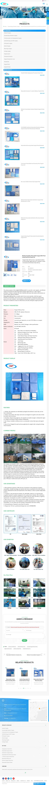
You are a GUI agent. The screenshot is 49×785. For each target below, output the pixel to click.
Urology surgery (7, 51)
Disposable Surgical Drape (7, 762)
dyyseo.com (36, 782)
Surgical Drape (7, 66)
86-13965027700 (23, 708)
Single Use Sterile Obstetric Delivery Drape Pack (38, 680)
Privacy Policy (4, 783)
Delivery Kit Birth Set (12, 646)
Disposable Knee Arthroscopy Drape (9, 754)
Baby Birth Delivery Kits (6, 758)
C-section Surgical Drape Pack (8, 756)
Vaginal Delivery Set (8, 648)
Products (13, 780)
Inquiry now (26, 280)
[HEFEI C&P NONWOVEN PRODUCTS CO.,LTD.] (4, 4)
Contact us (23, 780)
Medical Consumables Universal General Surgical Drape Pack (32, 110)
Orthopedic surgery (8, 43)
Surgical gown (7, 53)
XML (43, 782)
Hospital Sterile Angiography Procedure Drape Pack (32, 72)
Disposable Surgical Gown (7, 750)
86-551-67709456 (11, 708)
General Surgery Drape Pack (7, 760)
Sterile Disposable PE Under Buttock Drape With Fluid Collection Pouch (10, 680)
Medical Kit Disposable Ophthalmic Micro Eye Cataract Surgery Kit (32, 219)
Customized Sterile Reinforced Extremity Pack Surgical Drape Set (32, 164)
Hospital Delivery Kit (26, 648)
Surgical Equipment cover (9, 59)
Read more (42, 75)
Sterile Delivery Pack (21, 646)
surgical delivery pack (21, 290)
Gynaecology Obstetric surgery (10, 35)
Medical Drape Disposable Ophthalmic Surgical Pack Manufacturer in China (32, 200)
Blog (45, 780)
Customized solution (38, 780)
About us (8, 780)
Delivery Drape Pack (17, 648)
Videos (28, 780)
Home (5, 26)
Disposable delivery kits (9, 296)
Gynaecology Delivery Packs (32, 646)
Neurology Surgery (8, 48)
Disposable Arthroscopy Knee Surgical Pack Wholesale (32, 145)
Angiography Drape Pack (7, 748)
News (18, 780)
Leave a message (40, 783)
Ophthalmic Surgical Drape (7, 752)
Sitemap (40, 782)
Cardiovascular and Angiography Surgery (13, 38)
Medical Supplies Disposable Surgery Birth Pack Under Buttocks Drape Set (25, 627)
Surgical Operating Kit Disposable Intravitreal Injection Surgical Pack (32, 237)
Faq (32, 780)
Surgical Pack (7, 64)
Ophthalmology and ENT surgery (11, 40)
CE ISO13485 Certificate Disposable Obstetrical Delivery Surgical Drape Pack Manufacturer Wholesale (32, 128)
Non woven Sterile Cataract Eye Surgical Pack (30, 181)
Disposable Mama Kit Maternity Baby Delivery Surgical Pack (24, 680)
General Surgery (5, 728)
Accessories (6, 61)
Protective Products (8, 56)
